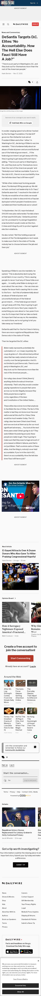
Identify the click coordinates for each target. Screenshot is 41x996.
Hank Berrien (6, 73)
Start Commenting (20, 658)
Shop (4, 900)
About (4, 908)
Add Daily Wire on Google (22, 123)
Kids (3, 904)
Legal (23, 908)
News (4, 893)
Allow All (20, 992)
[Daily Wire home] (20, 24)
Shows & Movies (8, 897)
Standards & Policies (28, 919)
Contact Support (27, 897)
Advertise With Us (8, 912)
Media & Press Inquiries (30, 912)
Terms (4, 923)
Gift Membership (27, 900)
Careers (24, 893)
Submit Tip (20, 865)
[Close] (38, 960)
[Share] (37, 82)
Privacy (4, 927)
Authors (5, 916)
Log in (33, 666)
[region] (20, 977)
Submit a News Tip (28, 923)
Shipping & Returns (28, 916)
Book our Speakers (9, 919)
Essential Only (20, 985)
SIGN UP (35, 24)
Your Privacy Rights (28, 904)
